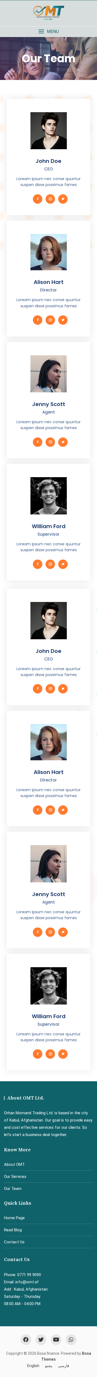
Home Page (14, 1217)
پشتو (48, 1366)
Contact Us (14, 1242)
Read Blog (13, 1230)
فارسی (63, 1366)
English (33, 1366)
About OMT (14, 1164)
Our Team (13, 1188)
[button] (48, 31)
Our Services (15, 1176)
